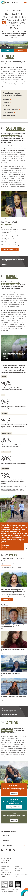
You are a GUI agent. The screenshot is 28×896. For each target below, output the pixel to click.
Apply (16, 872)
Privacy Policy (15, 889)
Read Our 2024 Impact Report (9, 714)
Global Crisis (6, 102)
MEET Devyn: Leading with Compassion (10, 673)
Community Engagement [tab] (8, 567)
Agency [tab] (19, 567)
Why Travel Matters (5, 874)
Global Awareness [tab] (7, 564)
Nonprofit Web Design (5, 893)
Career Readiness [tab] (18, 564)
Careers (3, 876)
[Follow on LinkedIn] (10, 850)
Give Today (14, 820)
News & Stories (18, 868)
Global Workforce (7, 106)
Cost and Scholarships (8, 249)
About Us (3, 868)
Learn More (14, 793)
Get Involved (18, 870)
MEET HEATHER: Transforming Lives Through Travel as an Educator (13, 697)
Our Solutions (20, 47)
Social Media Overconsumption (10, 109)
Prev (2, 218)
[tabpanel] (14, 585)
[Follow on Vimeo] (14, 850)
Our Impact (7, 50)
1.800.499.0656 (4, 862)
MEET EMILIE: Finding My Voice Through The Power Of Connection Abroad (13, 650)
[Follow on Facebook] (2, 850)
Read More (8, 600)
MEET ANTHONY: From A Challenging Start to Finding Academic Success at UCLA (13, 625)
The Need (7, 47)
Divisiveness (6, 99)
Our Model (4, 264)
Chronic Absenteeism (8, 112)
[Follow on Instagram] (6, 850)
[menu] (25, 2)
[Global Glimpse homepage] (9, 2)
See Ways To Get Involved (14, 807)
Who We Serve (4, 870)
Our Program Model (6, 872)
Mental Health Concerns (9, 115)
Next (5, 218)
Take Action (20, 50)
